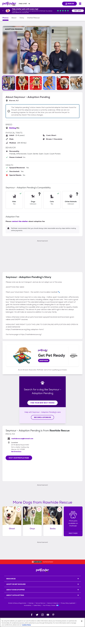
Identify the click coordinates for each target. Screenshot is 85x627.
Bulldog (12, 128)
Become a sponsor (42, 417)
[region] (42, 622)
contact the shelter (20, 221)
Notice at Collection (53, 603)
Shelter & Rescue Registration (17, 603)
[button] (8, 83)
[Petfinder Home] (9, 3)
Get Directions (16, 451)
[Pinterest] (53, 615)
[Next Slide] (77, 50)
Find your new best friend (42, 403)
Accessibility (27, 605)
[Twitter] (37, 615)
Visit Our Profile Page (19, 458)
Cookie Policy (37, 605)
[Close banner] (3, 10)
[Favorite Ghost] (18, 509)
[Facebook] (32, 615)
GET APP (77, 11)
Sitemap (30, 603)
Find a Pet (23, 4)
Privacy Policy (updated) (68, 603)
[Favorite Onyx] (39, 509)
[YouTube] (48, 615)
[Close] (81, 621)
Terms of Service (40, 603)
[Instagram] (42, 615)
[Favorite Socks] (59, 509)
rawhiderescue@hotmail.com (22, 438)
